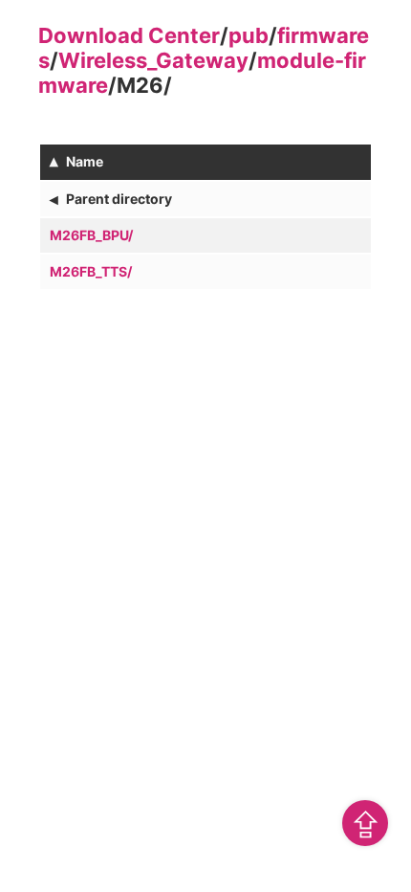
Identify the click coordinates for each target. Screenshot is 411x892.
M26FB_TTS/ (91, 271)
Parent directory (119, 198)
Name (84, 161)
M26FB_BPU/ (91, 235)
